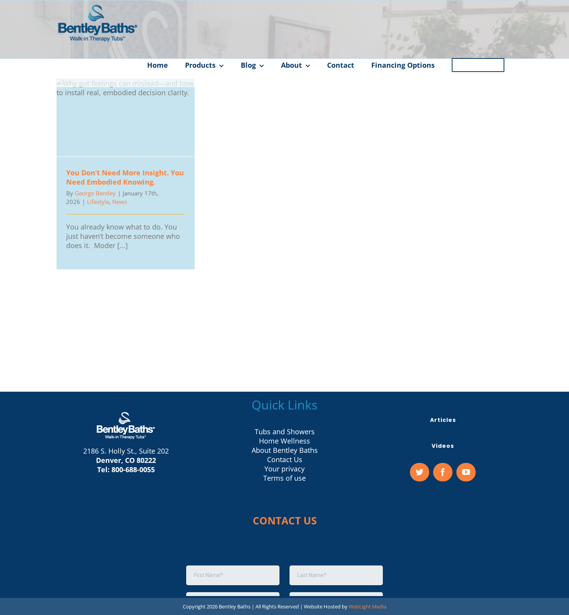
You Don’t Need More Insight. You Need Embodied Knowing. (125, 117)
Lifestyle (98, 202)
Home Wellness (284, 440)
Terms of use (284, 478)
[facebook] (442, 472)
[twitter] (419, 472)
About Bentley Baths (285, 450)
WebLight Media (367, 606)
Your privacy (284, 468)
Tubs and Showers (285, 431)
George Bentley (95, 193)
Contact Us (284, 459)
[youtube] (466, 472)
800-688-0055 (133, 469)
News (119, 202)
